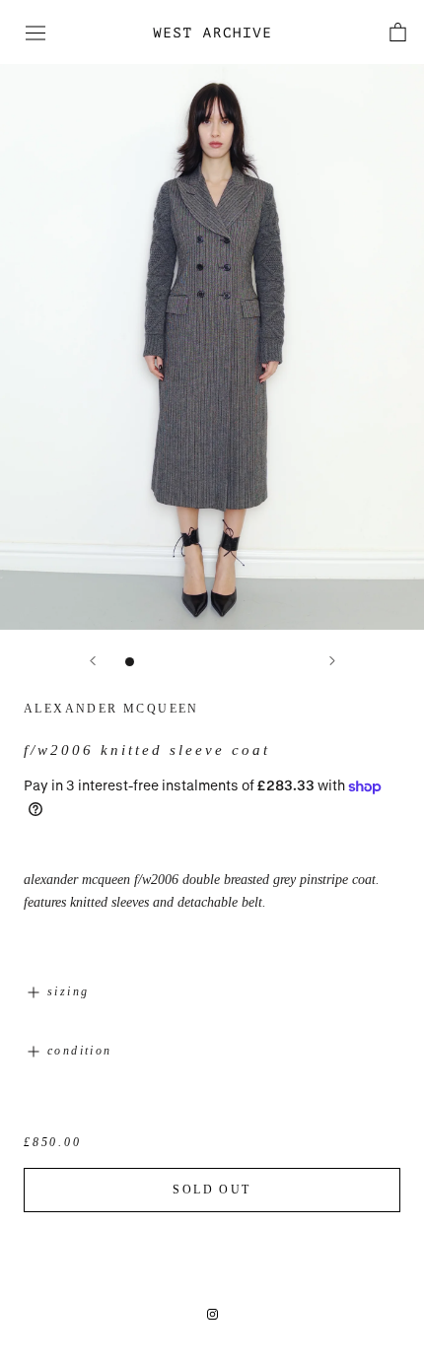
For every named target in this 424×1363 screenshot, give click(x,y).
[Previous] (93, 660)
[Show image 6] (233, 661)
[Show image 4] (191, 661)
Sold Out (211, 1189)
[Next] (332, 660)
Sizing (68, 991)
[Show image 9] (295, 661)
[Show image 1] (129, 661)
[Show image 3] (171, 661)
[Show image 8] (274, 661)
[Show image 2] (150, 661)
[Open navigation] (35, 33)
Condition (79, 1050)
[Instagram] (212, 1313)
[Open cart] (397, 32)
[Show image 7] (253, 661)
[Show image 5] (212, 661)
